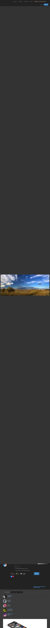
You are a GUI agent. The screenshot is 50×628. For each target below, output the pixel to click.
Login (41, 4)
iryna (8, 604)
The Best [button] (26, 1)
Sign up (46, 4)
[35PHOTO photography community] (7, 1)
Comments (7, 592)
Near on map (15, 592)
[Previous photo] (1, 275)
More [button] (31, 1)
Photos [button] (15, 1)
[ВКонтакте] (11, 576)
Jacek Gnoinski (9, 609)
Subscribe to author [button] (36, 573)
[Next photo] (48, 275)
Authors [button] (20, 1)
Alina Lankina (9, 595)
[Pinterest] (13, 576)
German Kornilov (10, 613)
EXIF (21, 592)
